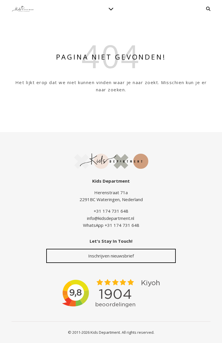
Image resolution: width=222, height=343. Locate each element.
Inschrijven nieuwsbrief (111, 256)
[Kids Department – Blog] (23, 9)
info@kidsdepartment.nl (110, 218)
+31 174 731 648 (111, 211)
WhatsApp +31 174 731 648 (111, 225)
